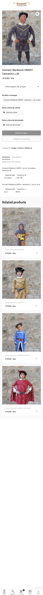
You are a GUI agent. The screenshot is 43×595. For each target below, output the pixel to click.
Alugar (14, 148)
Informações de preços (15, 86)
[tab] (6, 157)
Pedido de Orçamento (21, 139)
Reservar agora (21, 133)
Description (17, 157)
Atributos (6, 157)
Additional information (11, 162)
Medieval (28, 148)
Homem (21, 148)
